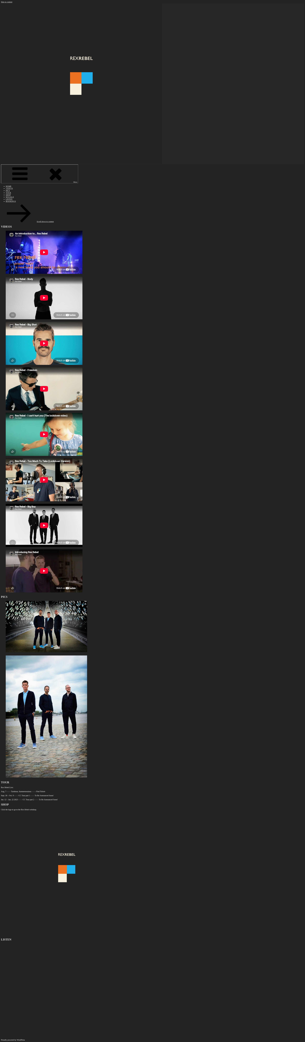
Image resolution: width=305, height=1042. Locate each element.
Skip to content (6, 2)
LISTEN (9, 199)
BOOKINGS (11, 201)
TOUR (8, 193)
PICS (8, 191)
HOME (8, 186)
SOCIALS (10, 197)
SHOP (8, 195)
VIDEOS (9, 188)
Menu (75, 182)
